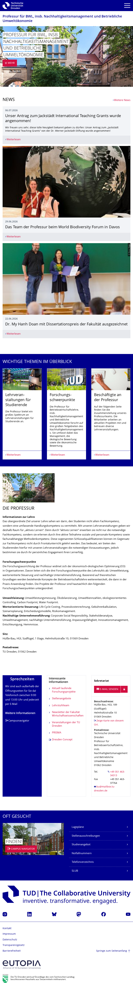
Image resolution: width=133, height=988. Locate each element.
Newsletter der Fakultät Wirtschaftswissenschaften (67, 714)
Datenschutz (10, 940)
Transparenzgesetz (14, 945)
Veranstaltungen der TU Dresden (66, 724)
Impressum (9, 934)
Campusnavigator (18, 721)
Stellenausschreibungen (86, 836)
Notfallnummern (82, 853)
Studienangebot (81, 844)
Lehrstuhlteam (60, 705)
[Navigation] (127, 5)
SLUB (75, 871)
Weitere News (122, 100)
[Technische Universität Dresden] (13, 6)
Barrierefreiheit (12, 951)
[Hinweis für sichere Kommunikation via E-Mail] (124, 689)
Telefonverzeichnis (83, 862)
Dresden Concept (62, 739)
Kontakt (7, 928)
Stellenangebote (61, 698)
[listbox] (66, 413)
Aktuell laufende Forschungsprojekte (64, 690)
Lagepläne (78, 827)
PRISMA (56, 733)
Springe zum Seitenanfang (111, 951)
